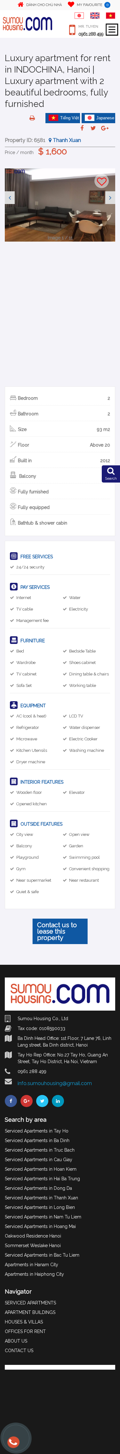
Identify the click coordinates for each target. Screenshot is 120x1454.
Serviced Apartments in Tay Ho (36, 1130)
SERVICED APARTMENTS (30, 1302)
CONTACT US (19, 1350)
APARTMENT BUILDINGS (30, 1312)
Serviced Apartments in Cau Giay (38, 1159)
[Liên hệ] (13, 1445)
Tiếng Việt (69, 118)
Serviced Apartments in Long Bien (40, 1207)
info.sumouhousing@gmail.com (55, 1083)
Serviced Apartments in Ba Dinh (37, 1140)
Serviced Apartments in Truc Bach (40, 1150)
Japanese (105, 118)
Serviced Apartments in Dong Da (38, 1188)
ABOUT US (16, 1341)
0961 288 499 (90, 34)
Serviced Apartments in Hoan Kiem (40, 1169)
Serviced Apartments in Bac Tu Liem (42, 1255)
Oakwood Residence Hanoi (33, 1236)
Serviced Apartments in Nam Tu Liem (43, 1216)
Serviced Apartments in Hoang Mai (40, 1226)
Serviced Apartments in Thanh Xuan (41, 1197)
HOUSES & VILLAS (24, 1321)
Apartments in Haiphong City (34, 1274)
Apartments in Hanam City (31, 1264)
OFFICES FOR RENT (25, 1331)
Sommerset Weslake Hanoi (33, 1245)
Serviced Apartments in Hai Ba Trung (42, 1178)
